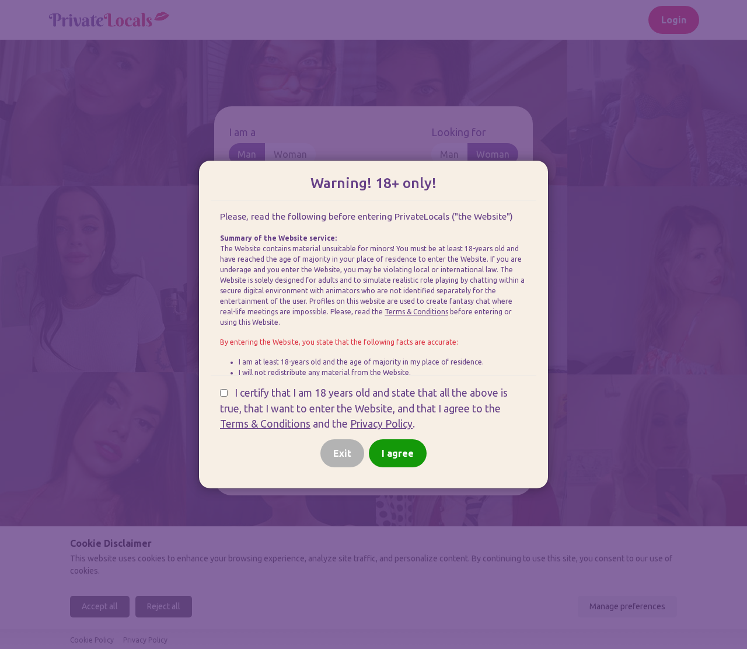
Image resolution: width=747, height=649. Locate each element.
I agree (398, 453)
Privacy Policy (381, 423)
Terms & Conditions (416, 311)
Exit (342, 453)
